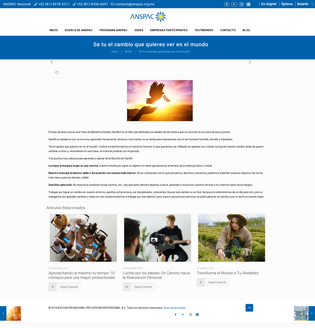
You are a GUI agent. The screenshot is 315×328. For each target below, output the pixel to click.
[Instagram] (241, 4)
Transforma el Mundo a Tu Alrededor (228, 273)
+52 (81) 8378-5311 (54, 4)
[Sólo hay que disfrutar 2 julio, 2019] (304, 313)
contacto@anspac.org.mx (134, 4)
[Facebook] (226, 4)
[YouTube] (234, 4)
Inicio (114, 51)
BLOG (128, 51)
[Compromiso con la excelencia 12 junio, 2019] (10, 313)
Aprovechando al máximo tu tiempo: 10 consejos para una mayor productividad (81, 275)
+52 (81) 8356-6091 (92, 4)
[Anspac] (148, 16)
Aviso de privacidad (175, 307)
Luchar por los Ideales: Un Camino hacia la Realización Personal (156, 275)
